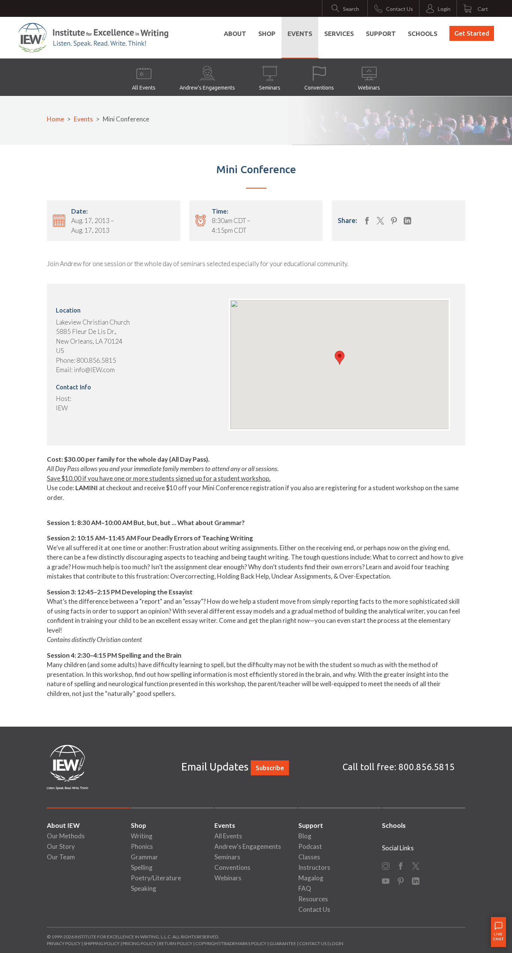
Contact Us (314, 909)
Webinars (369, 88)
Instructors (314, 867)
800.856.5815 (426, 767)
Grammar (144, 857)
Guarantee (283, 943)
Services (339, 33)
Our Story (61, 846)
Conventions (319, 88)
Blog (304, 836)
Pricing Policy (139, 943)
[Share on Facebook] (367, 220)
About (235, 33)
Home (55, 119)
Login (336, 943)
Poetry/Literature (156, 878)
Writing (142, 836)
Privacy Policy (64, 943)
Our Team (61, 857)
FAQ (304, 888)
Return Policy (175, 943)
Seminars (269, 88)
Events (299, 33)
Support (381, 33)
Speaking (143, 888)
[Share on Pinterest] (394, 220)
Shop (266, 33)
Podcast (310, 846)
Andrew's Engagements (207, 88)
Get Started (471, 33)
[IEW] (93, 38)
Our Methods (66, 836)
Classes (309, 857)
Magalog (310, 878)
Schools (422, 33)
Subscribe (270, 767)
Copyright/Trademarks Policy (230, 943)
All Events (144, 88)
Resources (313, 899)
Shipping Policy (102, 943)
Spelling (142, 867)
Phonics (142, 846)
